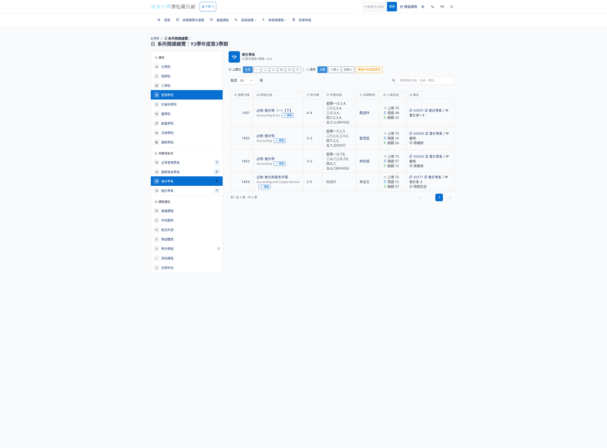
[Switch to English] (432, 6)
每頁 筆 (246, 80)
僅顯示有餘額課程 (369, 69)
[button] (245, 20)
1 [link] (439, 197)
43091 (418, 110)
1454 (246, 182)
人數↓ (335, 69)
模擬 (289, 115)
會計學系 (435, 110)
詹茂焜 (364, 138)
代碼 (322, 69)
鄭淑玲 (364, 113)
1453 (246, 161)
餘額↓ (348, 69)
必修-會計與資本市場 (272, 177)
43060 (419, 133)
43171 (418, 177)
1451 (246, 113)
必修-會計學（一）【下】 (275, 110)
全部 (248, 69)
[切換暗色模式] (451, 6)
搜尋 (392, 6)
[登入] (423, 6)
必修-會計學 (266, 136)
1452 (246, 138)
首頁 (156, 38)
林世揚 (364, 161)
